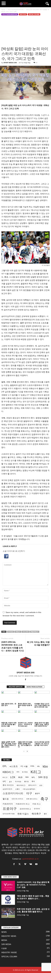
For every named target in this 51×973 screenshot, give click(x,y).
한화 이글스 (23, 814)
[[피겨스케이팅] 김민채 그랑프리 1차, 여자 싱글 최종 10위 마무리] (42, 734)
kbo (45, 766)
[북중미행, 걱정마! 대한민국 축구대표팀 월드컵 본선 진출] (9, 715)
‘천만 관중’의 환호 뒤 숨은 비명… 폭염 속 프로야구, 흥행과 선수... (33, 897)
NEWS (4, 932)
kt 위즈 (25, 772)
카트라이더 (8, 804)
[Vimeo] (26, 864)
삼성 (40, 785)
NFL (33, 777)
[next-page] (27, 751)
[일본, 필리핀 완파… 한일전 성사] (9, 696)
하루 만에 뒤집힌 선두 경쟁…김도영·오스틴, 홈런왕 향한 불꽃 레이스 (33, 910)
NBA (27, 777)
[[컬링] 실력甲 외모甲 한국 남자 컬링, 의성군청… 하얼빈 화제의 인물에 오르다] (9, 734)
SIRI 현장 (43, 777)
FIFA (32, 766)
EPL (5, 766)
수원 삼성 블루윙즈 (29, 789)
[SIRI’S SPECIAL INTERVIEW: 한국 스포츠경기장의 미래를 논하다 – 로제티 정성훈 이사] (12, 646)
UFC (4, 782)
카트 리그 (36, 804)
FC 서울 (24, 766)
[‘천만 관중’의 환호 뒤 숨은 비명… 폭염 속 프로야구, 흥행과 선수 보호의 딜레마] (8, 900)
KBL (38, 766)
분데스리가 (32, 785)
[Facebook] (25, 680)
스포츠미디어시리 (13, 793)
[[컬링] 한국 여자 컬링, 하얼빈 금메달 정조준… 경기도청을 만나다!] (25, 734)
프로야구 (10, 809)
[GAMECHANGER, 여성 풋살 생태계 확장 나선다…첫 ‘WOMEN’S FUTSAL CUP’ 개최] (8, 886)
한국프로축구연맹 (9, 814)
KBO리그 (8, 772)
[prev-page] (24, 751)
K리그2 (5, 777)
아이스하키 (26, 632)
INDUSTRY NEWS (8, 936)
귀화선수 (17, 632)
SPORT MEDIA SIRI (10, 63)
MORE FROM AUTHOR (34, 687)
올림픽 (37, 793)
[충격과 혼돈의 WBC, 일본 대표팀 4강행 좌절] (25, 696)
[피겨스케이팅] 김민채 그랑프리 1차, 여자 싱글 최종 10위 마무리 (41, 743)
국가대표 (10, 632)
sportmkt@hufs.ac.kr (30, 859)
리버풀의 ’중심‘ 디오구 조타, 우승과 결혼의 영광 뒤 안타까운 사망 (42, 705)
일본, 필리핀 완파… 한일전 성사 (8, 704)
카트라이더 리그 (23, 804)
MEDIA (4, 940)
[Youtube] (36, 864)
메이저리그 (21, 785)
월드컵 (6, 799)
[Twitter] (20, 864)
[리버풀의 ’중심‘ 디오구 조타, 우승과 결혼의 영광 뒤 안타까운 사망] (42, 696)
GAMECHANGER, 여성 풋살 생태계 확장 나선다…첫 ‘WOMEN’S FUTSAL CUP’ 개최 (33, 885)
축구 (44, 799)
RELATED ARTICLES (15, 687)
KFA (18, 772)
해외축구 (36, 813)
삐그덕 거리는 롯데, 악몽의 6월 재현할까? (38, 643)
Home (3, 9)
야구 (29, 793)
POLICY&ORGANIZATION (16, 9)
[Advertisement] (25, 31)
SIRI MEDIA (6, 944)
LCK (12, 777)
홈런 (45, 814)
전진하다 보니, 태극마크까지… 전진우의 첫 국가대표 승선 (25, 724)
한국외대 (37, 808)
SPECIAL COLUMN (34, 14)
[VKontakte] (31, 864)
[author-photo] (25, 663)
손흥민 (17, 789)
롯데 (33, 781)
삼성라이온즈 (7, 789)
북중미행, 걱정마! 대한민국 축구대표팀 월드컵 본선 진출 (8, 724)
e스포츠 (14, 766)
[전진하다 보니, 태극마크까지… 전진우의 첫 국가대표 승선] (25, 715)
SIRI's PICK (23, 14)
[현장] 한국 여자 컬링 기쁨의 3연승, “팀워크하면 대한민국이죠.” (41, 724)
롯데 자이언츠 (8, 785)
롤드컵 (26, 781)
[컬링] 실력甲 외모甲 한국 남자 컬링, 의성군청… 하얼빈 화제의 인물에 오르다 (8, 744)
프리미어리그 (25, 809)
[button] (25, 556)
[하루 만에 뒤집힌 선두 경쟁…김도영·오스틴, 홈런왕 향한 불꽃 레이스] (8, 913)
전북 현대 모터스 (32, 799)
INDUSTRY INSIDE (9, 952)
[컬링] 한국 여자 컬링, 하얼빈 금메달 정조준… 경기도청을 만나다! (25, 744)
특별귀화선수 (34, 632)
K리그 (36, 772)
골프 (10, 781)
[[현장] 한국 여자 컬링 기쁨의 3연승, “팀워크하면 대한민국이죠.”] (42, 715)
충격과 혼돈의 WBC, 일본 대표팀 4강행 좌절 (25, 705)
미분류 (4, 948)
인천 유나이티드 (17, 799)
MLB (20, 777)
